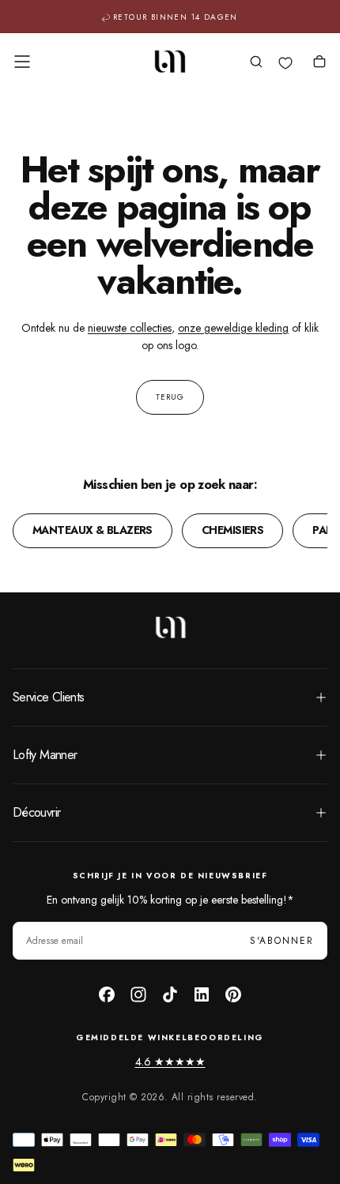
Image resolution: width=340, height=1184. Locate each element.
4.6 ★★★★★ (170, 1061)
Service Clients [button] (48, 697)
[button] (22, 61)
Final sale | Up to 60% (176, 20)
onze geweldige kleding (233, 328)
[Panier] (319, 63)
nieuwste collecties (130, 328)
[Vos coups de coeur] (285, 63)
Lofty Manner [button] (45, 755)
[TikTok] (170, 994)
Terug (170, 397)
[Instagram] (138, 994)
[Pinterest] (233, 994)
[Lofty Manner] (170, 627)
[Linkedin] (201, 994)
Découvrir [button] (36, 812)
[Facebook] (106, 994)
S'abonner (282, 941)
